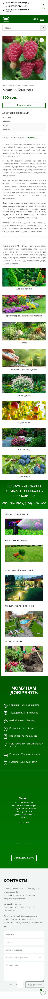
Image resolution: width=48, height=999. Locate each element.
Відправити (35, 984)
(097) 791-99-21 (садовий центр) (17, 10)
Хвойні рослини (24, 288)
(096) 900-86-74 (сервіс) (16, 6)
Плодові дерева (24, 422)
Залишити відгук (24, 857)
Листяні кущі (24, 449)
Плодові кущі (15, 85)
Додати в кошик (24, 105)
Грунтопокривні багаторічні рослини (24, 315)
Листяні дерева (24, 395)
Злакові (24, 342)
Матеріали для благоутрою (24, 369)
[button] (42, 40)
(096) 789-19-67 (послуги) (17, 2)
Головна (5, 85)
